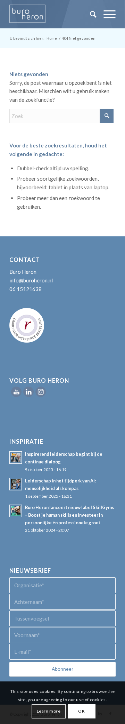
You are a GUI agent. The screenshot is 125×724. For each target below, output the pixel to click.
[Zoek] (90, 14)
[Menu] (106, 14)
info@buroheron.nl (31, 280)
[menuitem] (90, 14)
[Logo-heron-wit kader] (51, 14)
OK (81, 711)
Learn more (49, 711)
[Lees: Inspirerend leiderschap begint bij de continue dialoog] (15, 457)
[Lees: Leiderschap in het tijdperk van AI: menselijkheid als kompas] (15, 484)
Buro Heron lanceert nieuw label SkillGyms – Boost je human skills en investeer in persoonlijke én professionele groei (69, 515)
